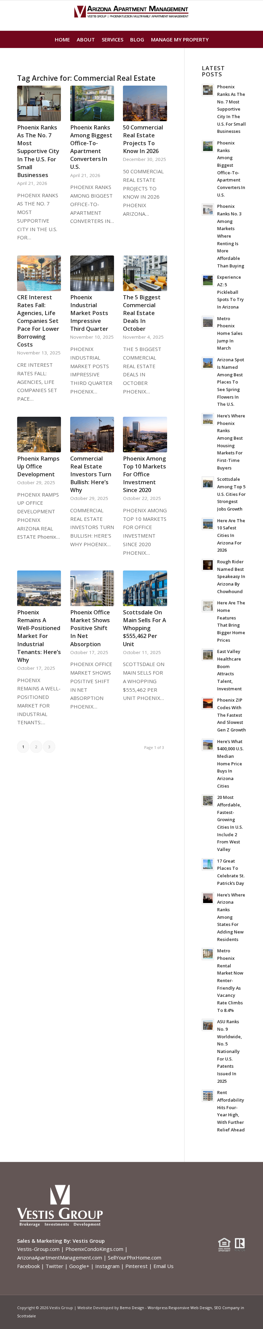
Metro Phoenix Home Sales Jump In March (229, 333)
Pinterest (136, 1266)
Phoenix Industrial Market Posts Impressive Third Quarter (89, 313)
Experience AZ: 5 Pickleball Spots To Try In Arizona (230, 292)
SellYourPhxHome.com (134, 1257)
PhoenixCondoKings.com (94, 1248)
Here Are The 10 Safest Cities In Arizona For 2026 (231, 535)
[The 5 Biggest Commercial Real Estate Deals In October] (145, 273)
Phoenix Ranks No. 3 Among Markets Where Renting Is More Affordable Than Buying (230, 235)
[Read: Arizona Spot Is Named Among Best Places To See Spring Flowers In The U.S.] (208, 363)
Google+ (79, 1266)
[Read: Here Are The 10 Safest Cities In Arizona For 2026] (208, 524)
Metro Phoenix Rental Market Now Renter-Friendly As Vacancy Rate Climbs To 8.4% (230, 980)
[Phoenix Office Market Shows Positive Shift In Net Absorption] (92, 588)
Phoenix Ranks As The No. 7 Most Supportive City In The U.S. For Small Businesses (38, 151)
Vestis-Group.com (38, 1248)
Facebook (28, 1266)
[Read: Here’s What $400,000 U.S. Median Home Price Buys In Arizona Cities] (208, 745)
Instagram (107, 1266)
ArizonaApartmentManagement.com (59, 1257)
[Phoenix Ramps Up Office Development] (39, 434)
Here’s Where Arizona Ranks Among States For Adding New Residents (231, 917)
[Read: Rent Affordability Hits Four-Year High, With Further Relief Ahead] (208, 1096)
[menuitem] (62, 39)
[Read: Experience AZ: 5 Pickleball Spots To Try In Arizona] (208, 280)
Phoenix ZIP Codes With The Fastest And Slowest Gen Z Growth (231, 715)
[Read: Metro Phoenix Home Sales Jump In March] (208, 322)
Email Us (163, 1266)
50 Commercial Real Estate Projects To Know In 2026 (143, 139)
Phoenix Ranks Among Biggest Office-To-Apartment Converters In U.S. (91, 147)
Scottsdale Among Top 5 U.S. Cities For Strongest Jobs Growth (231, 494)
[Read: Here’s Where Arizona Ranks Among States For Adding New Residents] (208, 898)
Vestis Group (89, 1240)
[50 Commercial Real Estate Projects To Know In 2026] (145, 103)
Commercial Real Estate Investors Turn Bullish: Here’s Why (90, 474)
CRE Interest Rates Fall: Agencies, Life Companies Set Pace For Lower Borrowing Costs (38, 321)
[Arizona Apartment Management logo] (131, 15)
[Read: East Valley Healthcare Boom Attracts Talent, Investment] (208, 655)
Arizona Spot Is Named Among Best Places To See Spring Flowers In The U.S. (230, 381)
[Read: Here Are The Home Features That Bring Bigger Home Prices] (208, 606)
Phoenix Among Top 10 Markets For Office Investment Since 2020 (144, 474)
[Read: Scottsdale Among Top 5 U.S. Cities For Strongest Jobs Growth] (208, 482)
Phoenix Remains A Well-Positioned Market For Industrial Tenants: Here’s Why (39, 636)
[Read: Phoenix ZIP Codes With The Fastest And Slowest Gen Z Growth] (208, 703)
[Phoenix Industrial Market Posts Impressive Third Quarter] (92, 273)
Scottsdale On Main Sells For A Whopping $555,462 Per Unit (144, 628)
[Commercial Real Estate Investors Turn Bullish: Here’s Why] (92, 434)
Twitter (54, 1266)
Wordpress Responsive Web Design (180, 1307)
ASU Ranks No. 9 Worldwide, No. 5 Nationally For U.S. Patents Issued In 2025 (229, 1051)
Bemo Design (132, 1307)
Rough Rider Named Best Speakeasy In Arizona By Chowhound (231, 576)
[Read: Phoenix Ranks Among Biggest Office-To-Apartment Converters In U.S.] (208, 146)
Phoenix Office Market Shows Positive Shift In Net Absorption (90, 628)
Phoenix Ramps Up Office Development (38, 466)
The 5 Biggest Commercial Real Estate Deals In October (142, 313)
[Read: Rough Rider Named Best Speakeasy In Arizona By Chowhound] (208, 565)
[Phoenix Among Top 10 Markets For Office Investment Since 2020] (145, 434)
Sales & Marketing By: (44, 1240)
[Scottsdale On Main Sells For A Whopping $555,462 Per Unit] (145, 588)
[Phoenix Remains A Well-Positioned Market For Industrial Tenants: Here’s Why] (39, 588)
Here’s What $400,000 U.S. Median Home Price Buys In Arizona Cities (230, 763)
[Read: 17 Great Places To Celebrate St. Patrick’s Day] (208, 864)
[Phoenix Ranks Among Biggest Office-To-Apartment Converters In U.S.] (92, 103)
